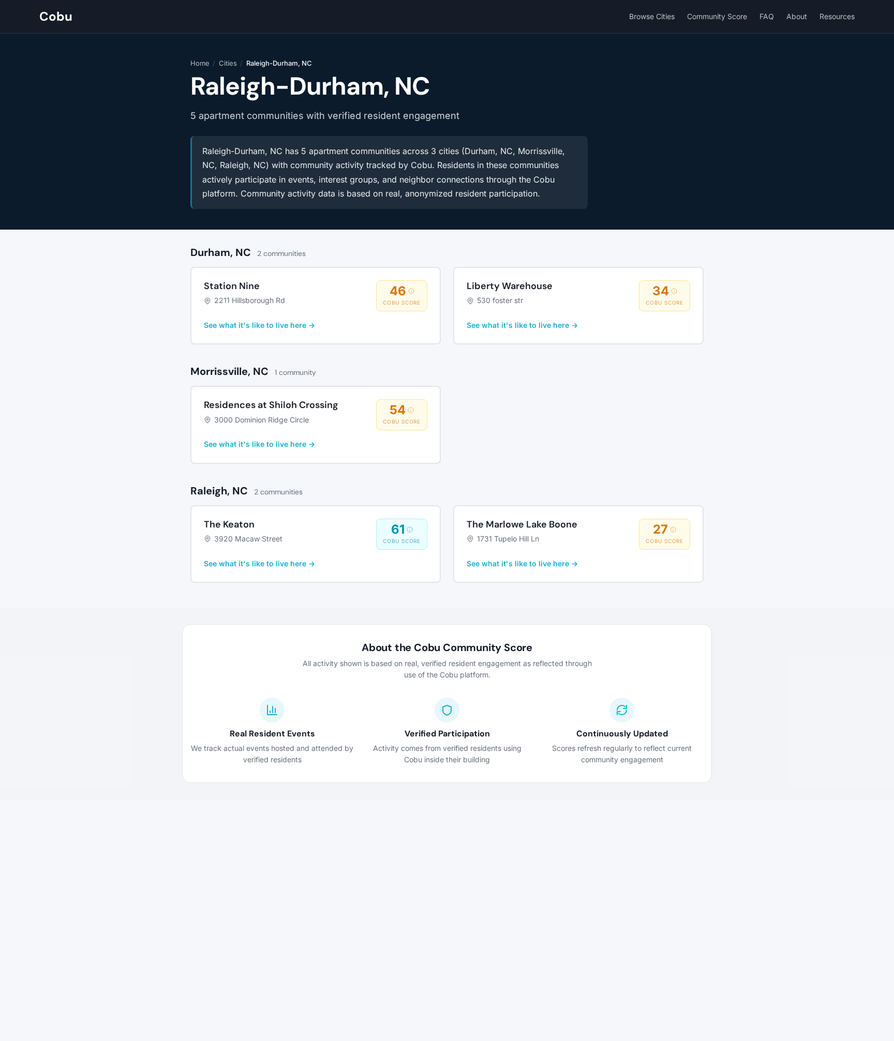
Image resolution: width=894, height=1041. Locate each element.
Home (200, 63)
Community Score (717, 16)
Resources (837, 16)
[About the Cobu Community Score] (411, 291)
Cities (228, 63)
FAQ (766, 16)
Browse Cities (652, 16)
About (796, 16)
